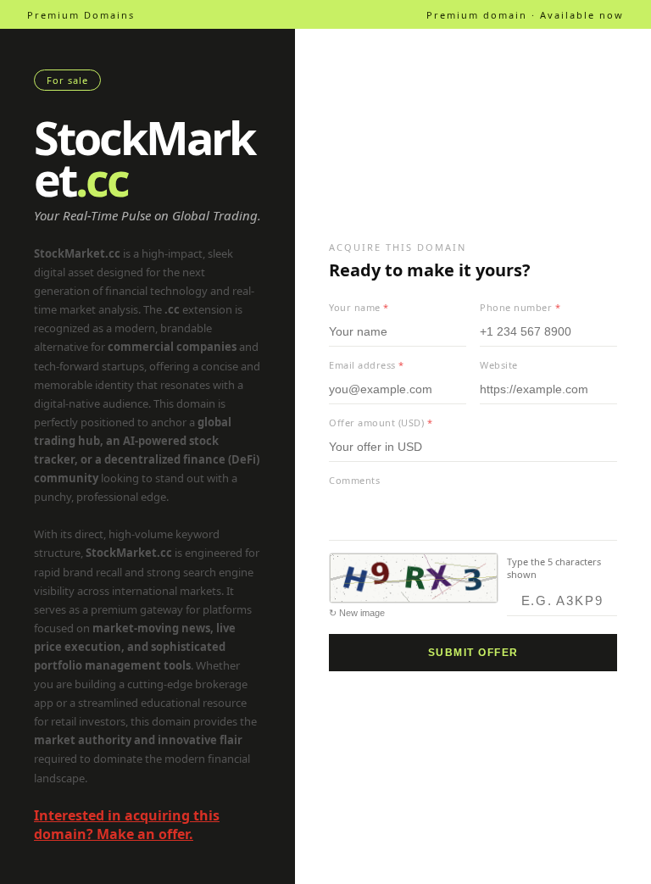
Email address (366, 365)
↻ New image (357, 613)
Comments (354, 480)
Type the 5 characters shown (554, 568)
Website (499, 365)
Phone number (520, 307)
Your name (359, 307)
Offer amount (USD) (380, 422)
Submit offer (473, 653)
